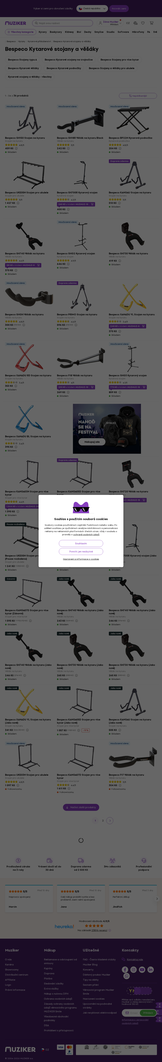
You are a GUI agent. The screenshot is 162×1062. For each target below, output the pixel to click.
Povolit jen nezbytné (81, 551)
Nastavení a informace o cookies (81, 559)
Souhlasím (81, 543)
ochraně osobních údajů (86, 534)
